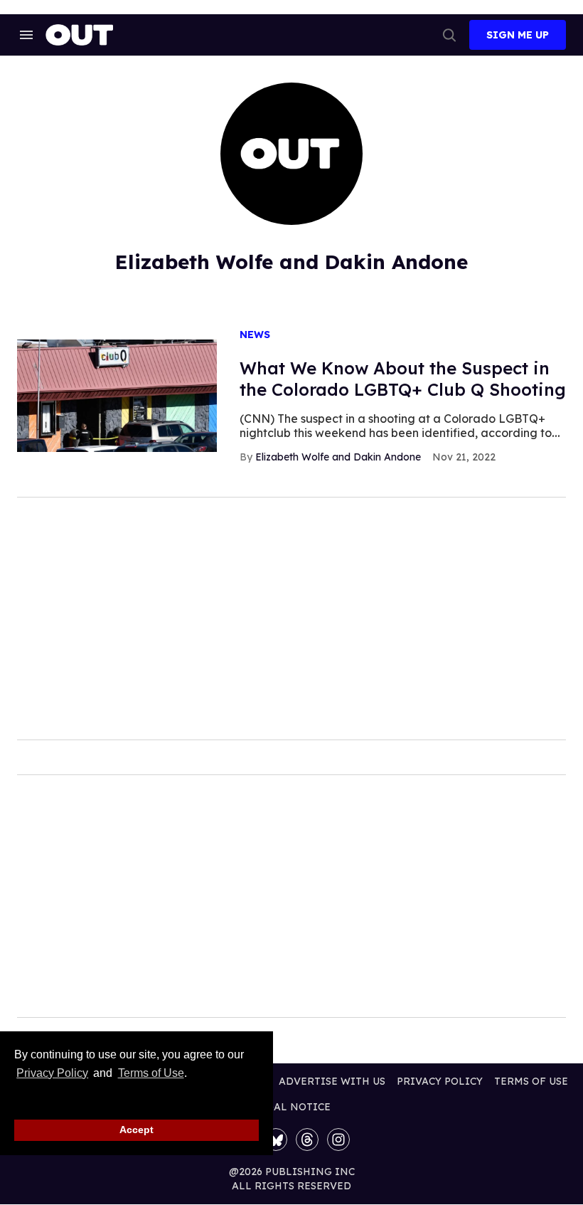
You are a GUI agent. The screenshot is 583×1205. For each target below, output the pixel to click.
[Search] (449, 34)
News (255, 335)
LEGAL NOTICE (292, 1106)
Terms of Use (150, 1073)
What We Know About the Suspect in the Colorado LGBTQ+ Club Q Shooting (403, 378)
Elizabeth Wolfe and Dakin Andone (338, 457)
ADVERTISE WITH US (332, 1081)
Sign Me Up (517, 34)
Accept (136, 1129)
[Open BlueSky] (275, 1139)
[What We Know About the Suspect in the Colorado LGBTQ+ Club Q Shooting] (117, 395)
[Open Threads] (307, 1139)
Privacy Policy (52, 1073)
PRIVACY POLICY (440, 1081)
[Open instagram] (338, 1139)
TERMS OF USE (531, 1081)
